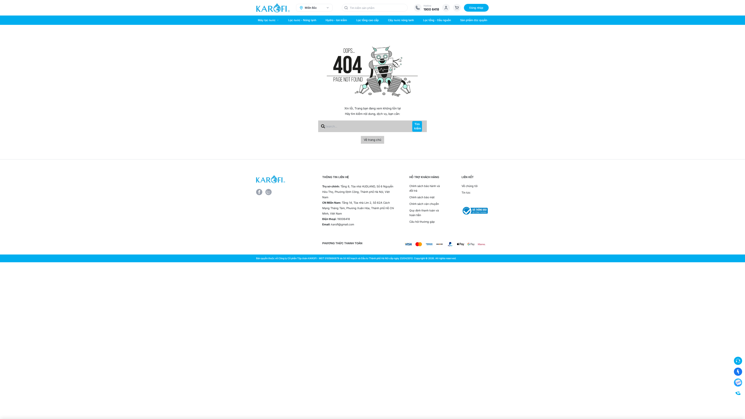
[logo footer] (283, 179)
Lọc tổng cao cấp (367, 20)
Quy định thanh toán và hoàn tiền (424, 213)
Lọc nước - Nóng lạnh (302, 20)
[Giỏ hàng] (457, 8)
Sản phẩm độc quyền (473, 20)
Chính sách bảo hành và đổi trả (424, 188)
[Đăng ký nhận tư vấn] (738, 361)
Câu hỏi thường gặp (422, 221)
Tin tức (466, 192)
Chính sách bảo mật (422, 197)
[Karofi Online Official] (738, 372)
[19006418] (738, 393)
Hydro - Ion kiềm (336, 20)
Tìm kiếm (417, 126)
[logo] (273, 7)
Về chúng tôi (469, 186)
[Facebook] (259, 192)
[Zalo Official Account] (738, 382)
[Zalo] (268, 192)
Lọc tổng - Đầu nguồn (437, 20)
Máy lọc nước (266, 20)
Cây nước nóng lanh (401, 20)
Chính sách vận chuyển (424, 203)
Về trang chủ (372, 140)
